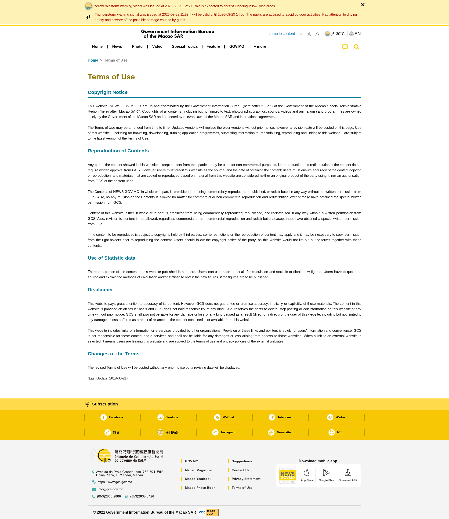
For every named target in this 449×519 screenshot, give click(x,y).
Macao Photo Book (200, 488)
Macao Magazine (198, 470)
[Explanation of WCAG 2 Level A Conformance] (208, 512)
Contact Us (241, 470)
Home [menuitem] (97, 46)
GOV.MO (191, 461)
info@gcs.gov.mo (110, 489)
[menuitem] (117, 46)
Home (93, 60)
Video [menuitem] (157, 46)
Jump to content (282, 34)
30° (340, 34)
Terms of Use (242, 488)
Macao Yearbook (198, 479)
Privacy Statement (246, 479)
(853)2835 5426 (142, 496)
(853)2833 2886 (109, 496)
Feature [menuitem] (213, 46)
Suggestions (242, 461)
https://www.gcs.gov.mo (115, 482)
